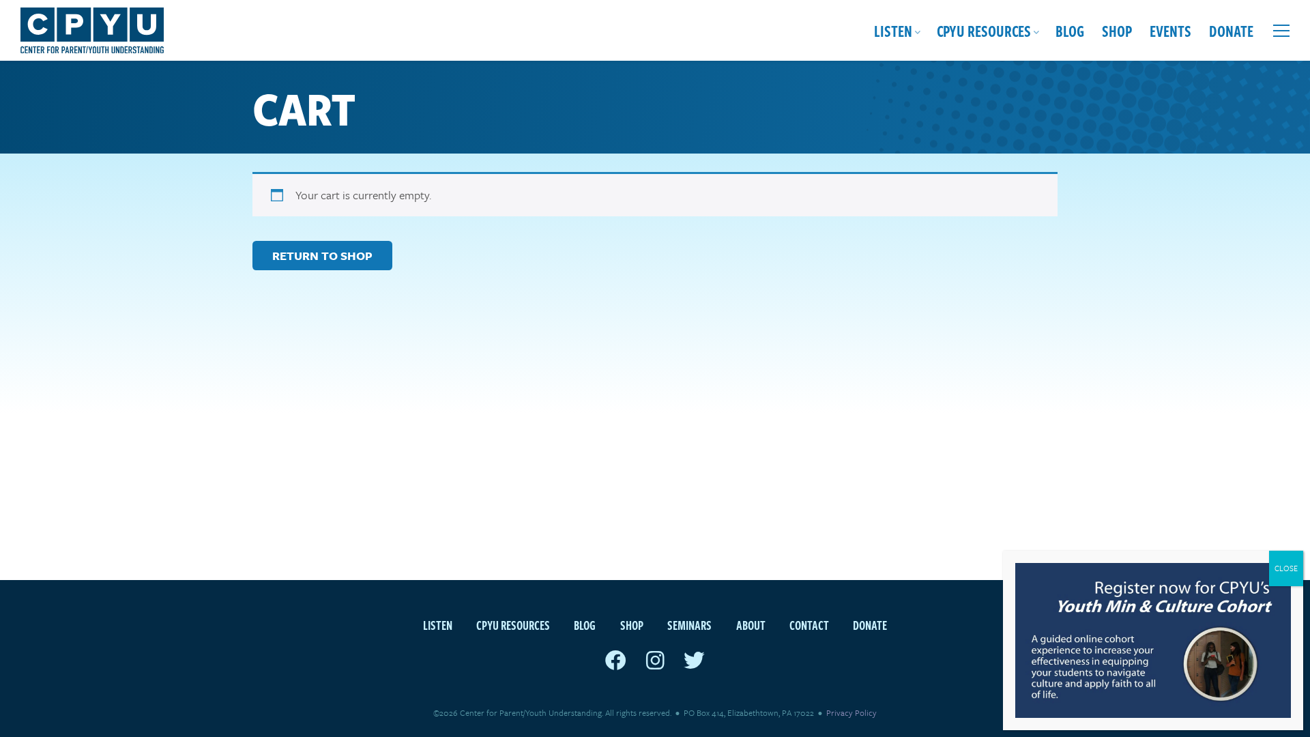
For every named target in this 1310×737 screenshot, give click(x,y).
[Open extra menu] (1281, 31)
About (751, 625)
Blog (1070, 30)
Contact (809, 625)
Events (1170, 30)
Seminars (689, 625)
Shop (1117, 30)
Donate (1231, 30)
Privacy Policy (851, 712)
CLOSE (1286, 568)
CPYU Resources (984, 30)
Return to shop (322, 255)
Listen (893, 30)
